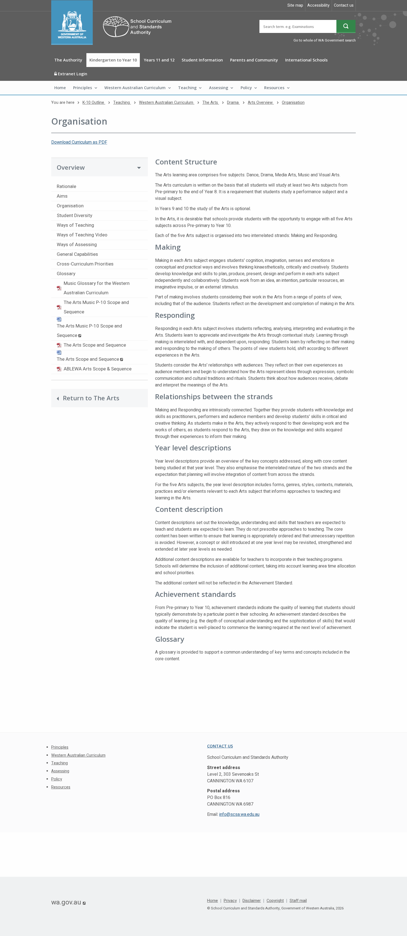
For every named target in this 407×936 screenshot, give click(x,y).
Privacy (230, 901)
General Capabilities (77, 254)
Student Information (202, 60)
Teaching (187, 87)
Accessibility (318, 5)
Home (60, 87)
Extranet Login (72, 73)
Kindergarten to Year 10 (113, 60)
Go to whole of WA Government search (324, 40)
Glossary (66, 273)
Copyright (275, 901)
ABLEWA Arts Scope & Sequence (98, 368)
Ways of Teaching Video (82, 234)
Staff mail (298, 901)
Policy (246, 87)
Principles (82, 87)
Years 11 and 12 (159, 60)
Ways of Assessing (77, 244)
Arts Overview (261, 102)
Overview (71, 167)
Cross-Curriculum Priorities (85, 264)
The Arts (210, 102)
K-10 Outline (94, 102)
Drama (233, 102)
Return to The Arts (91, 398)
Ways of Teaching (75, 225)
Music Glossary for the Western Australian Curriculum (97, 288)
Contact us (344, 5)
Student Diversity (74, 215)
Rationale (66, 186)
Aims (62, 196)
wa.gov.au (68, 902)
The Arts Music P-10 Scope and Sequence (96, 307)
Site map (295, 5)
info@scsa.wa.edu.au (239, 814)
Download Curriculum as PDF (79, 142)
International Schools (306, 60)
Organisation (293, 102)
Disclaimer (252, 901)
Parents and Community (254, 60)
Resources (274, 87)
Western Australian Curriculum (135, 87)
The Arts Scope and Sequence (95, 345)
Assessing (218, 87)
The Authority (68, 60)
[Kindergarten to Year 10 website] (114, 22)
